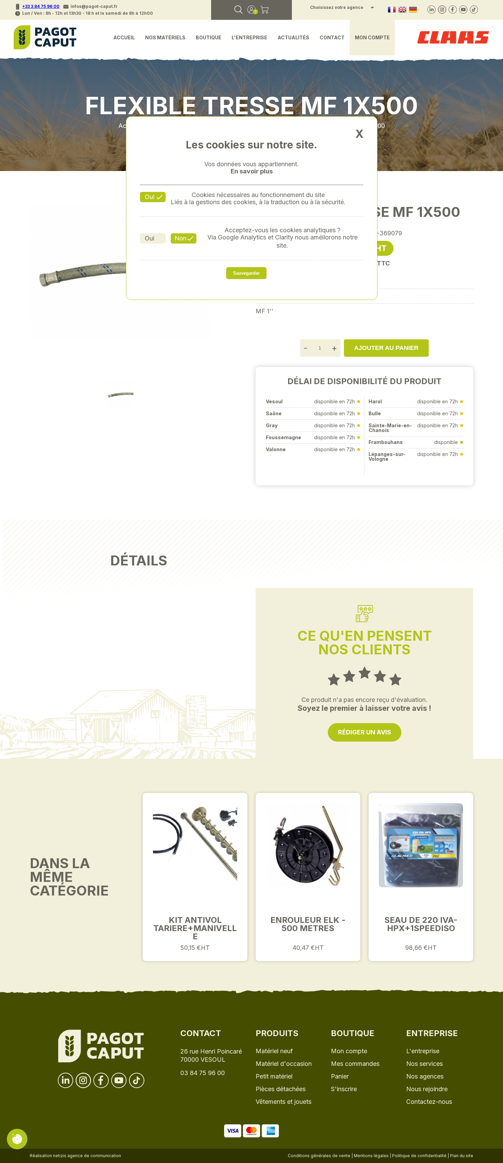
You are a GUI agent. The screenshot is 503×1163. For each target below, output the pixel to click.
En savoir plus (252, 171)
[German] (413, 10)
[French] (392, 10)
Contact (332, 37)
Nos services (424, 1063)
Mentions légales (371, 1155)
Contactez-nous (429, 1101)
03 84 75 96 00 (202, 1072)
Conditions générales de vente (319, 1155)
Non (180, 238)
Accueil (124, 37)
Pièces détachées (281, 1089)
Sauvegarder (246, 273)
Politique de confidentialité (419, 1155)
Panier (340, 1076)
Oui (149, 196)
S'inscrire (344, 1089)
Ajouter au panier (386, 347)
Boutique (208, 37)
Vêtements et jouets (283, 1101)
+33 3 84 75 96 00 (41, 6)
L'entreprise (249, 37)
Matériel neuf (274, 1051)
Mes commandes (355, 1063)
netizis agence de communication (87, 1155)
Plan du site (461, 1155)
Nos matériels (165, 37)
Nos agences (424, 1076)
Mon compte (372, 37)
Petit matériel (274, 1076)
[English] (402, 10)
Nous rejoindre (427, 1089)
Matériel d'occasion (284, 1063)
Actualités (293, 37)
